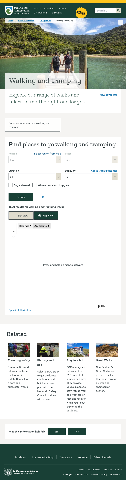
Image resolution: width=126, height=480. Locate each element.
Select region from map (47, 153)
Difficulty (70, 170)
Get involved (40, 12)
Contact (118, 469)
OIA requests (116, 474)
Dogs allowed (22, 185)
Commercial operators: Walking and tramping (29, 125)
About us (108, 469)
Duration (14, 170)
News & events (94, 469)
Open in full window (20, 310)
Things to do (45, 20)
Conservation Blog (42, 457)
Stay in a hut (75, 360)
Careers (81, 469)
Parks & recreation (43, 8)
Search (21, 197)
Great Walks (104, 360)
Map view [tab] (48, 215)
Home (10, 20)
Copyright (67, 474)
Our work (57, 12)
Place (68, 153)
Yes (56, 431)
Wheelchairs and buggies (53, 185)
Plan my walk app (46, 362)
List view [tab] (23, 215)
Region (13, 153)
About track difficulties (104, 170)
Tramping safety (19, 360)
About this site (81, 474)
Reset (45, 197)
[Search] (118, 10)
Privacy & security (99, 474)
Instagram (66, 457)
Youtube (82, 457)
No (77, 431)
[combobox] (35, 176)
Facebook (20, 457)
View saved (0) (108, 94)
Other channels (102, 457)
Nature (62, 8)
